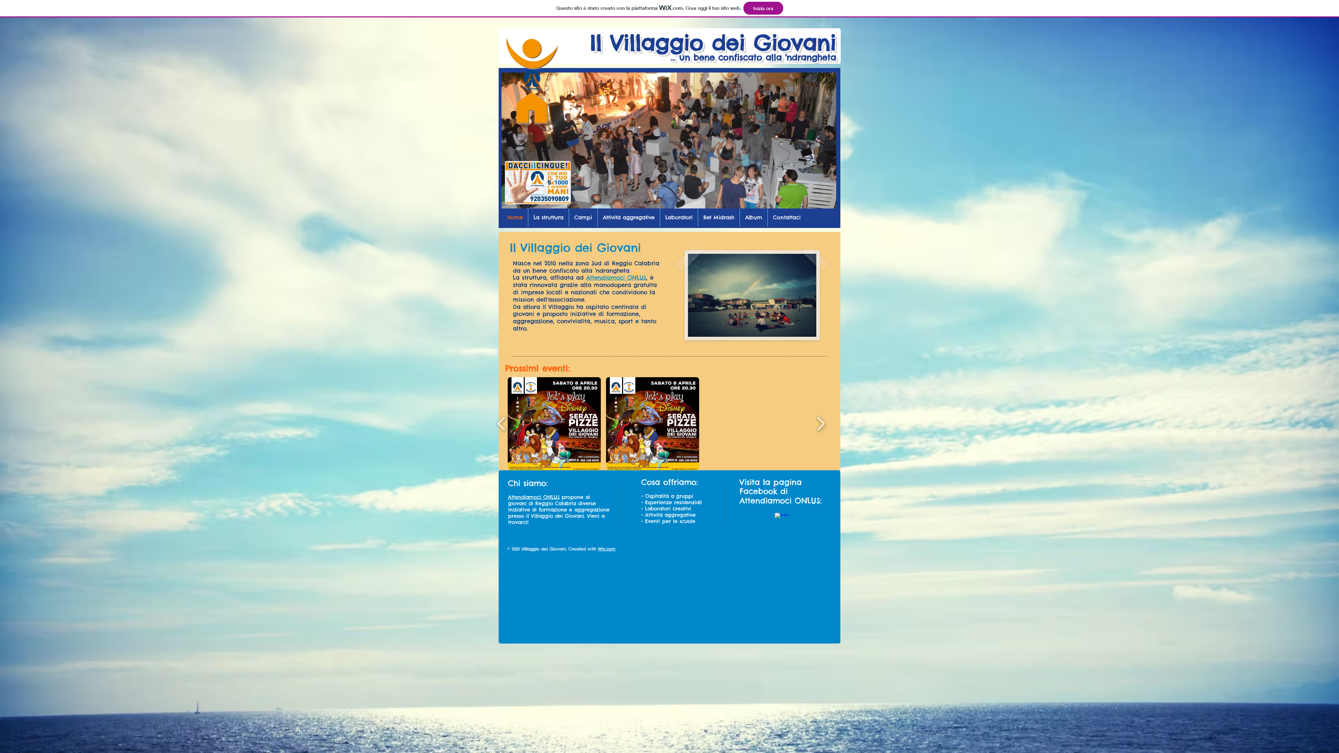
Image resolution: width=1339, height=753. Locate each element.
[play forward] (821, 423)
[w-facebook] (782, 520)
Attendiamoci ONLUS (616, 277)
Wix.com (606, 549)
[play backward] (501, 423)
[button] (554, 423)
